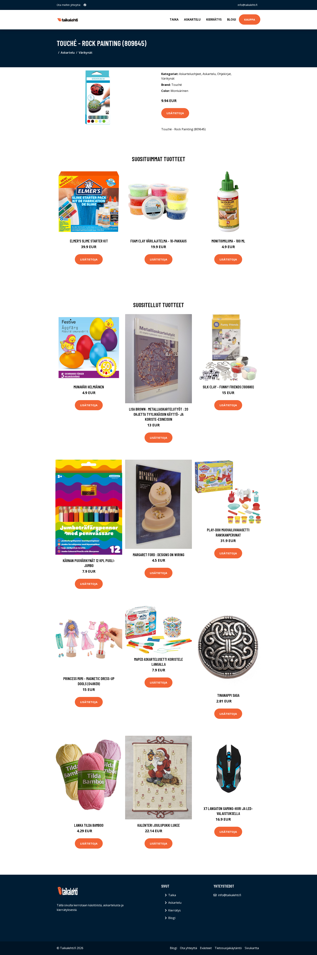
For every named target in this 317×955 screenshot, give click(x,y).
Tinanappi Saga (228, 695)
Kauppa (249, 19)
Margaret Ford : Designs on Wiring (158, 554)
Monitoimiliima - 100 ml (228, 241)
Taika (174, 19)
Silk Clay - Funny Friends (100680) (228, 386)
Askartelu (192, 19)
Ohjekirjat (224, 74)
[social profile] (85, 4)
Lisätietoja (175, 113)
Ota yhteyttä (188, 948)
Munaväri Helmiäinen (89, 386)
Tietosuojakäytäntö (228, 948)
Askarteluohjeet (190, 74)
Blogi (231, 19)
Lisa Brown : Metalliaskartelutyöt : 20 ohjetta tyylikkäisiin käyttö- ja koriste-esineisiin (158, 414)
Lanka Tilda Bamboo (88, 825)
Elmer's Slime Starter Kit (89, 241)
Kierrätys (214, 19)
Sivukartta (252, 948)
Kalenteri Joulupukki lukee (158, 825)
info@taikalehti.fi (247, 5)
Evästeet (206, 948)
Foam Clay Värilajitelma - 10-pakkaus (158, 241)
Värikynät (85, 53)
